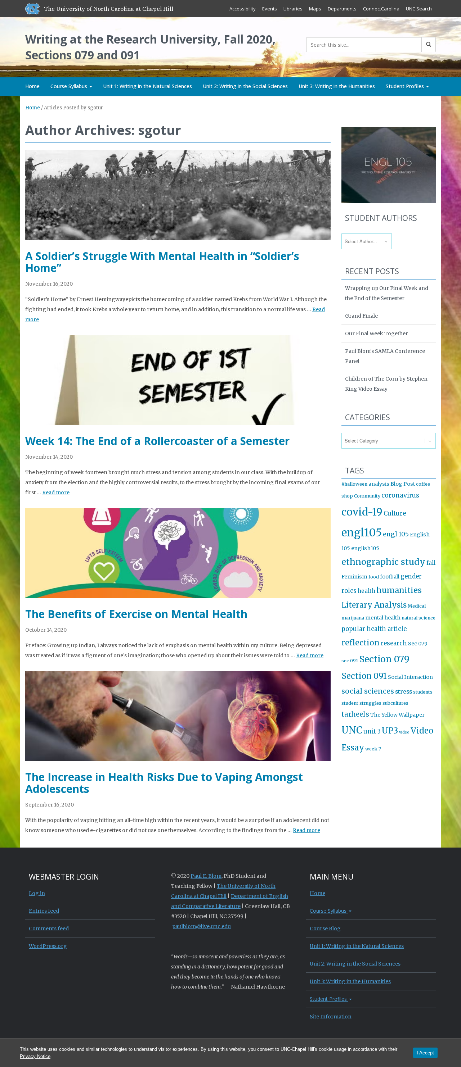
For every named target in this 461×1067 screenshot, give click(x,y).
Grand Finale (361, 316)
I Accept (425, 1052)
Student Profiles (405, 86)
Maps (315, 8)
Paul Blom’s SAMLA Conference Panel (385, 356)
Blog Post (402, 484)
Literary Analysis (374, 605)
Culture (395, 513)
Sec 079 (418, 643)
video (404, 732)
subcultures (395, 703)
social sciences (367, 691)
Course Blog (325, 928)
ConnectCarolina (381, 8)
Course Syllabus (69, 86)
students (423, 692)
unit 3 (372, 731)
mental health (382, 617)
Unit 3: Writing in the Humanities (337, 86)
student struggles (361, 703)
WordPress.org (48, 946)
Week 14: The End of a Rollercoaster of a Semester (157, 440)
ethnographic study (383, 562)
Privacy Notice (35, 1056)
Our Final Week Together (376, 333)
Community (367, 496)
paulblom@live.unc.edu (201, 926)
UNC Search (419, 8)
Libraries (293, 8)
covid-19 (361, 511)
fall (430, 562)
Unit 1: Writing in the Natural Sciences (147, 86)
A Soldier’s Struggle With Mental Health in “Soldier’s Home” (162, 262)
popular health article (374, 629)
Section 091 (364, 676)
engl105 (361, 532)
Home (32, 86)
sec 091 (349, 660)
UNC (351, 730)
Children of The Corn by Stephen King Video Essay (386, 384)
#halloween (354, 484)
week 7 (373, 749)
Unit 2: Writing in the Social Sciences (245, 86)
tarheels (355, 714)
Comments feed (49, 928)
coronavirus (400, 495)
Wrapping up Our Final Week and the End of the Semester (386, 293)
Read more (56, 492)
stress (403, 691)
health (366, 590)
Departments (342, 8)
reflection (360, 643)
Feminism (354, 576)
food (373, 577)
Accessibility (242, 8)
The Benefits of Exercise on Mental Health (136, 614)
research (394, 643)
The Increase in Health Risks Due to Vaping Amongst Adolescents (164, 782)
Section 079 (384, 659)
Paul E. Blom (206, 876)
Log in (37, 893)
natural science (418, 618)
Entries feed (44, 911)
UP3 (390, 731)
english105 (365, 548)
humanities (399, 590)
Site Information (331, 1016)
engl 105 (396, 534)
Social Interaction (410, 677)
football (389, 576)
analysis (378, 484)
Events (269, 8)
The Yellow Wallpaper (397, 715)
